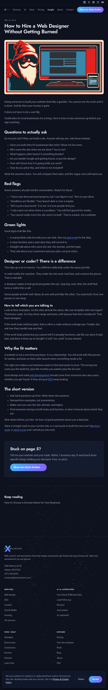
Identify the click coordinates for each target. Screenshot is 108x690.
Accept (95, 679)
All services (9, 620)
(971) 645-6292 (11, 574)
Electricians (9, 642)
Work (31, 9)
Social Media (10, 610)
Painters (8, 658)
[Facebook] (93, 2)
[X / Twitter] (89, 2)
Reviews (61, 605)
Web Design (9, 595)
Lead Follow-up (64, 600)
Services (17, 9)
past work (72, 237)
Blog (59, 652)
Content (8, 605)
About (60, 9)
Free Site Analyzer (65, 642)
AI (25, 9)
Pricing (41, 9)
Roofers (8, 652)
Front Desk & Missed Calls (69, 595)
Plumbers (8, 637)
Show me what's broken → (28, 467)
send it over (20, 429)
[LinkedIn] (84, 2)
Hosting (8, 615)
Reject (81, 679)
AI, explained (63, 615)
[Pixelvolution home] (6, 9)
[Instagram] (98, 2)
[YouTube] (102, 2)
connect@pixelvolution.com (17, 577)
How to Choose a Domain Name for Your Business (32, 502)
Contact (70, 9)
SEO (50, 379)
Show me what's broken (90, 9)
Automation (62, 610)
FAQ (59, 663)
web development (39, 375)
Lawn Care (9, 663)
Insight (51, 9)
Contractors (10, 647)
